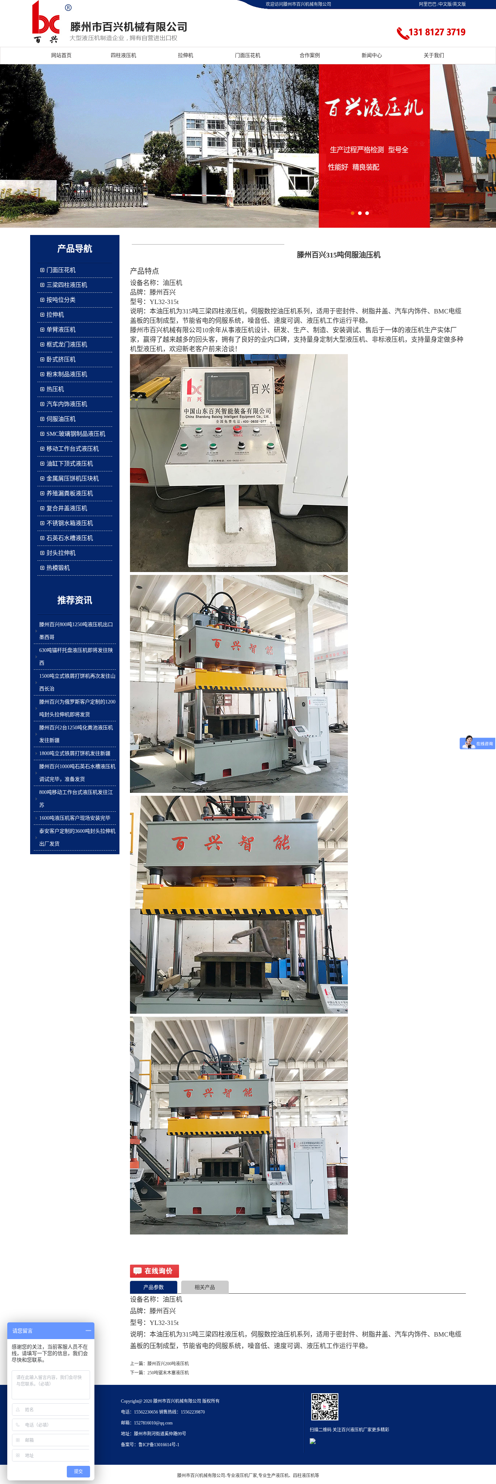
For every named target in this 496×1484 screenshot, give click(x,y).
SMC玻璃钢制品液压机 (75, 434)
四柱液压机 (123, 55)
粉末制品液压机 (66, 374)
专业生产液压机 (273, 1475)
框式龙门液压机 (66, 344)
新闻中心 (372, 55)
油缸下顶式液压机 (69, 464)
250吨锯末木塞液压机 (168, 1372)
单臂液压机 (61, 330)
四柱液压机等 (306, 1475)
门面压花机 (247, 55)
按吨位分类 (61, 300)
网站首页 (61, 55)
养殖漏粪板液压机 (69, 493)
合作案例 (310, 55)
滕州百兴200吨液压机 (168, 1363)
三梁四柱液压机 (66, 285)
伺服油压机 (61, 419)
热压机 (55, 389)
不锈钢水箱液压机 (69, 523)
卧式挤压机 (61, 359)
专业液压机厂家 (242, 1475)
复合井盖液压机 (66, 508)
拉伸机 (185, 55)
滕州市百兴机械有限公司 (201, 1475)
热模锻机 (58, 568)
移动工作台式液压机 (72, 449)
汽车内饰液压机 (66, 404)
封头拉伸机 (61, 553)
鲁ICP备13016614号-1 (158, 1444)
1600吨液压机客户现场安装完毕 (74, 818)
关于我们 (434, 55)
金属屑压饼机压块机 (72, 478)
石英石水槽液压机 (69, 538)
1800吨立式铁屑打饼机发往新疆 (74, 753)
